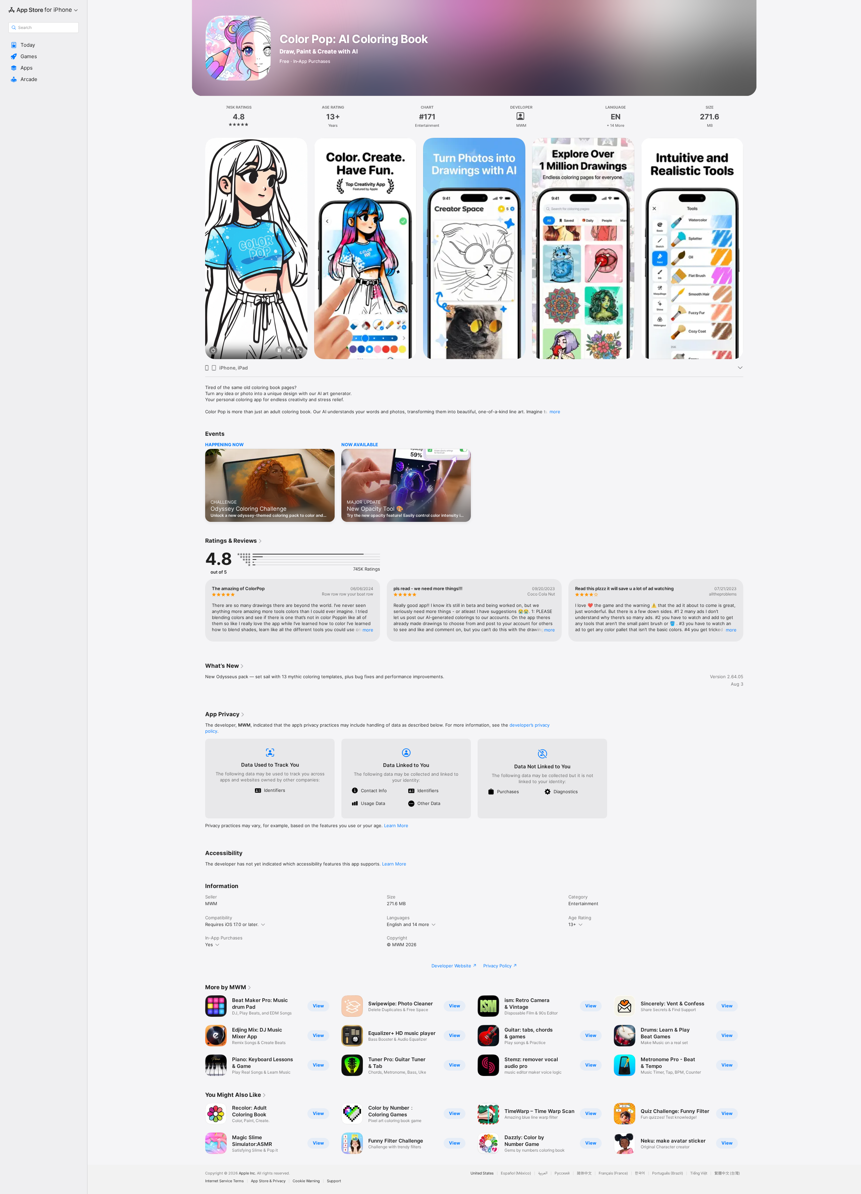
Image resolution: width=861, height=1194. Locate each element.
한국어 (640, 1173)
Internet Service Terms (224, 1181)
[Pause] (279, 350)
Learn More (396, 825)
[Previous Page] (198, 248)
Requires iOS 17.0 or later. (232, 924)
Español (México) (516, 1173)
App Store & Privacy (268, 1181)
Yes (209, 944)
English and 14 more (408, 924)
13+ (572, 924)
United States (482, 1173)
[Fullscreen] (299, 350)
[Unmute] (289, 350)
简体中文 (584, 1173)
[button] (43, 45)
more (555, 411)
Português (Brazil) (667, 1173)
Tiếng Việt (698, 1173)
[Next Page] (750, 248)
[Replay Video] (213, 350)
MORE (368, 629)
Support (334, 1181)
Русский (562, 1173)
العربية (543, 1173)
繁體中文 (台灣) (727, 1173)
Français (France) (613, 1173)
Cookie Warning (306, 1181)
